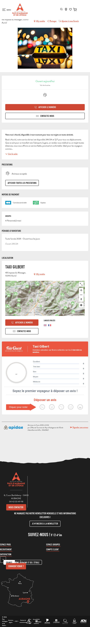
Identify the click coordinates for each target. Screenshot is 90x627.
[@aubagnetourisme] (54, 535)
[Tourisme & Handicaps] (74, 621)
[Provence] (47, 621)
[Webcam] (66, 10)
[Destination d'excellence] (65, 621)
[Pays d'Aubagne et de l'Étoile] (20, 10)
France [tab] (9, 562)
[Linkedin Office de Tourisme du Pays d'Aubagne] (60, 535)
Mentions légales (10, 621)
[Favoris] (70, 9)
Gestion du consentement (23, 621)
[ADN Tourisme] (83, 621)
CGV (16, 621)
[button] (61, 9)
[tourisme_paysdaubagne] (57, 535)
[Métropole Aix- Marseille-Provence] (56, 621)
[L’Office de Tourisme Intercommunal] (29, 621)
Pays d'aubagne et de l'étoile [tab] (26, 562)
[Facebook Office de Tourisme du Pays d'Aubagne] (51, 535)
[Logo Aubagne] (16, 481)
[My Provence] (38, 621)
